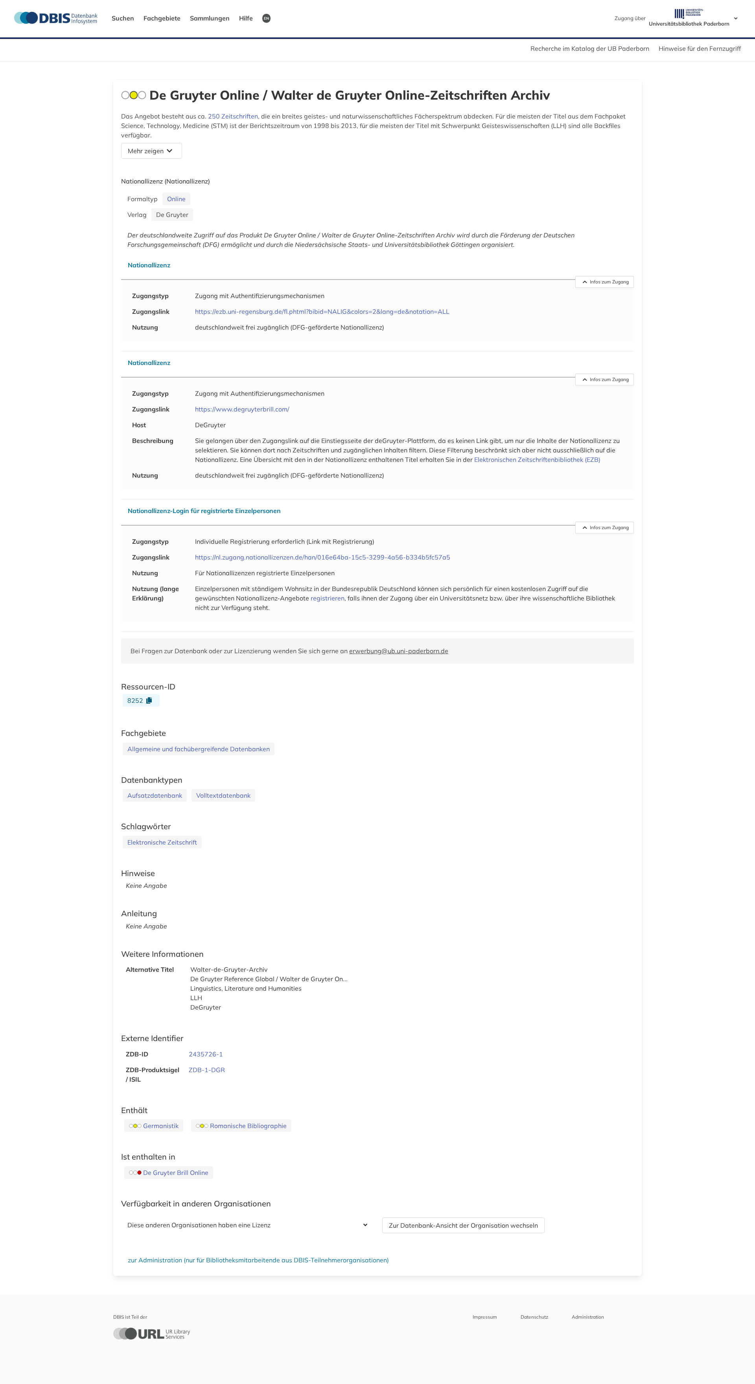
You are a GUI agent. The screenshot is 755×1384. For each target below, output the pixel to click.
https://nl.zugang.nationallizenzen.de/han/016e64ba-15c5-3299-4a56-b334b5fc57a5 (322, 557)
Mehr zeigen (146, 151)
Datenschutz (534, 1317)
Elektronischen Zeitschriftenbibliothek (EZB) (537, 459)
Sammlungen (210, 18)
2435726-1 (206, 1054)
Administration (588, 1317)
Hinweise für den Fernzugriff (700, 48)
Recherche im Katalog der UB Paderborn (589, 48)
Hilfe (246, 18)
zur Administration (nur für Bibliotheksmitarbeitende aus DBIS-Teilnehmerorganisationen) (258, 1260)
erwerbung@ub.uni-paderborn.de (398, 651)
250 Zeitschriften (233, 116)
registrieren (327, 598)
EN (266, 18)
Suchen (123, 18)
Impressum (485, 1317)
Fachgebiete (162, 18)
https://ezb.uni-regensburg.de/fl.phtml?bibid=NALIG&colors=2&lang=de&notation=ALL (322, 311)
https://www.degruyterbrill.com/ (242, 409)
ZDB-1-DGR (207, 1070)
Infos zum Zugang (609, 282)
